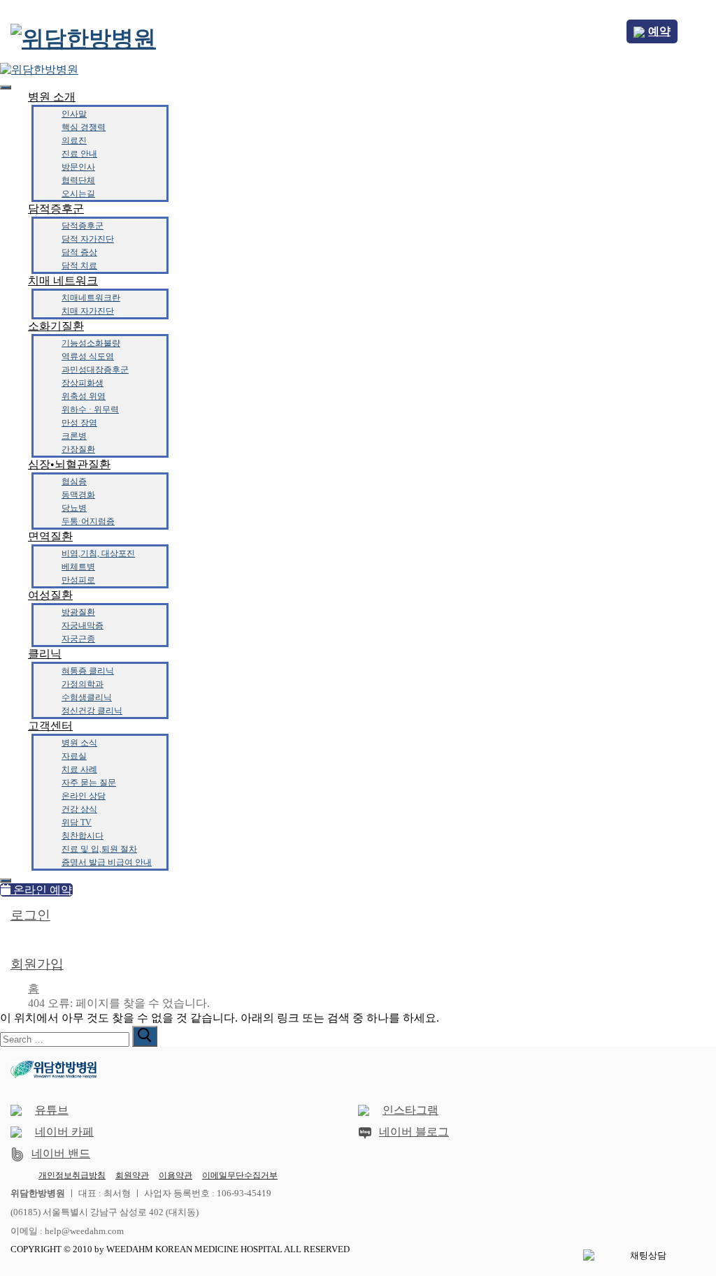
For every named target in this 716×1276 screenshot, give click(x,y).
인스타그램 (410, 1110)
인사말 (74, 114)
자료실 (74, 756)
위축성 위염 (84, 396)
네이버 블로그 (414, 1132)
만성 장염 (79, 423)
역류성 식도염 (88, 356)
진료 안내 (79, 154)
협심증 (74, 481)
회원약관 (132, 1175)
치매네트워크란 (91, 298)
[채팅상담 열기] (642, 1255)
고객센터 (50, 726)
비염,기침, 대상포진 (98, 553)
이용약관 (175, 1175)
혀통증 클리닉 (88, 671)
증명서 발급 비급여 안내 (107, 862)
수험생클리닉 (87, 697)
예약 (659, 31)
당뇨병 (74, 508)
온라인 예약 (41, 890)
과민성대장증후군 (95, 370)
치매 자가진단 (88, 311)
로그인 (30, 915)
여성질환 (50, 595)
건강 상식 (79, 809)
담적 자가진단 (88, 239)
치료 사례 (79, 769)
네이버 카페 (64, 1132)
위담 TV (77, 822)
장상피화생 (82, 383)
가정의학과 (82, 684)
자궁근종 (78, 639)
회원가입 (37, 964)
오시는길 (78, 193)
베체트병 (78, 567)
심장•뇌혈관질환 (69, 464)
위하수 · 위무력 (90, 409)
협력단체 (78, 180)
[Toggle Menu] (5, 87)
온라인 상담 (84, 796)
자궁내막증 (82, 625)
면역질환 (50, 536)
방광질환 (78, 612)
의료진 (74, 140)
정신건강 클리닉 (92, 711)
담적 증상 (79, 252)
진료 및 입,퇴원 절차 (99, 849)
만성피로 (78, 580)
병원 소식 (79, 743)
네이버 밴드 (60, 1153)
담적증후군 (56, 209)
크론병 (74, 436)
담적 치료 (79, 265)
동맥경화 (78, 495)
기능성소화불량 (91, 343)
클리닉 (45, 654)
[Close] (5, 880)
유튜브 (52, 1110)
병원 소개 (52, 97)
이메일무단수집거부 (240, 1175)
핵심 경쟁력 (84, 127)
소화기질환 (56, 326)
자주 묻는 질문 (89, 783)
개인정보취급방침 (72, 1175)
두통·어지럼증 (88, 521)
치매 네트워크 (63, 281)
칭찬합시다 (82, 836)
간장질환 (78, 449)
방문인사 (78, 167)
